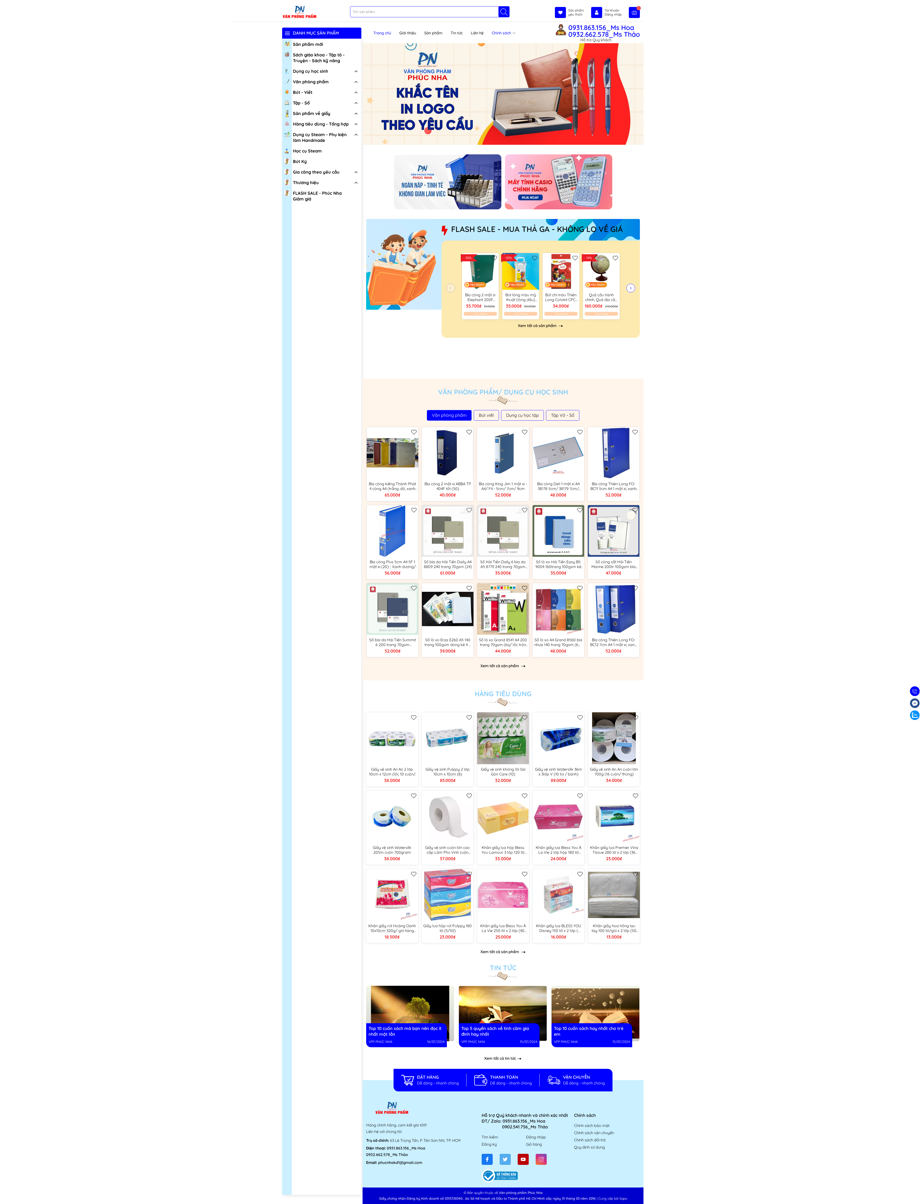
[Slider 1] (503, 93)
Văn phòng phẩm (311, 82)
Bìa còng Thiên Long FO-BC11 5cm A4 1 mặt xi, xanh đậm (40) (613, 486)
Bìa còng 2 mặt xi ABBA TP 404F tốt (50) (448, 486)
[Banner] (447, 181)
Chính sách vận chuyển (594, 1132)
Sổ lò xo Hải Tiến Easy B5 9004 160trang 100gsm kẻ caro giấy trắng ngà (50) (558, 564)
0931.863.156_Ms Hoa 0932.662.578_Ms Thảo (604, 31)
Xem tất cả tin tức (500, 1058)
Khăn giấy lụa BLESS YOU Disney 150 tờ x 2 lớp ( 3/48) (558, 928)
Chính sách (502, 32)
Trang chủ (382, 32)
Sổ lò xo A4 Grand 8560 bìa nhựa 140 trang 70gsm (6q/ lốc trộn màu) (558, 642)
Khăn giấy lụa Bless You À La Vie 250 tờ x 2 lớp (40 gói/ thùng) (503, 928)
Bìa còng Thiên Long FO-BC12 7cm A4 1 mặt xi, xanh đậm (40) (613, 642)
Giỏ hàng (534, 1144)
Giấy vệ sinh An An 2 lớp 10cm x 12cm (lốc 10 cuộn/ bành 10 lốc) (392, 771)
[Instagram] (541, 1159)
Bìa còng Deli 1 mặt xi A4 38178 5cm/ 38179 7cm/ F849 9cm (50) (558, 486)
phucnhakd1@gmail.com (400, 1162)
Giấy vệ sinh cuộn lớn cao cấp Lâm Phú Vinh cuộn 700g (447, 850)
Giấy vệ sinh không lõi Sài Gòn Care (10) (503, 771)
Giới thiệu (407, 32)
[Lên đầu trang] (916, 1192)
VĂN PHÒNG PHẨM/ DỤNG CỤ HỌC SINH (503, 392)
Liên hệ (477, 32)
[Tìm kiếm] (504, 11)
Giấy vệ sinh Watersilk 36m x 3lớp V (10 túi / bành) (558, 771)
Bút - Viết (302, 92)
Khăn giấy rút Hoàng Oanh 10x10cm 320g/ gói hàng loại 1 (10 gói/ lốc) (392, 928)
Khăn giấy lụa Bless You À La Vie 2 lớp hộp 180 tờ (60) (558, 850)
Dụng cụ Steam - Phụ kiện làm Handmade (320, 137)
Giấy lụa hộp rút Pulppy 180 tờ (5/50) (447, 928)
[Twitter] (505, 1159)
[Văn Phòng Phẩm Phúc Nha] (299, 12)
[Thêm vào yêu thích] (494, 257)
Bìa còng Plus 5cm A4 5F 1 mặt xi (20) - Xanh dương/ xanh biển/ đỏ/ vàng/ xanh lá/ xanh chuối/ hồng (393, 564)
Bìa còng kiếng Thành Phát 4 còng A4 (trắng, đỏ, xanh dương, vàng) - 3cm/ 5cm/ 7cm (392, 486)
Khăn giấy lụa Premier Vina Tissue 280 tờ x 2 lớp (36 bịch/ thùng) (614, 850)
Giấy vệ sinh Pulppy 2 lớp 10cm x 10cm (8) (447, 771)
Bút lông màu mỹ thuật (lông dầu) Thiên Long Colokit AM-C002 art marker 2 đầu (520, 297)
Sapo (623, 1198)
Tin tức (457, 32)
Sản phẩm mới (308, 44)
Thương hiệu (306, 182)
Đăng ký (489, 1144)
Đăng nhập (536, 1137)
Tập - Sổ (301, 103)
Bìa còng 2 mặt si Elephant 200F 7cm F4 (480, 297)
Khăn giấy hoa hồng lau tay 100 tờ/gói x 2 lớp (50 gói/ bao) (614, 928)
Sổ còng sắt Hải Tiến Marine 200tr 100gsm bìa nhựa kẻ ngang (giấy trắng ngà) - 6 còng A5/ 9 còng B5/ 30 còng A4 (613, 564)
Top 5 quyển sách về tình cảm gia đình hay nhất (496, 988)
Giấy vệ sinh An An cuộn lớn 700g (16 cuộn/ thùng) (614, 771)
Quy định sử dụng (589, 1147)
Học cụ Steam (307, 151)
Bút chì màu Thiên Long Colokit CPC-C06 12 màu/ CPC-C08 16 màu (561, 297)
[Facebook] (487, 1159)
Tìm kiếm (490, 1137)
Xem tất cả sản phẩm (538, 325)
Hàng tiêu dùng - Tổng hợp (321, 124)
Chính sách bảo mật (591, 1125)
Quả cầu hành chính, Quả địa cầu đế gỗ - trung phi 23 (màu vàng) (601, 297)
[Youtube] (523, 1159)
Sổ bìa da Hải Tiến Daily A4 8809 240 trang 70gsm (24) (448, 564)
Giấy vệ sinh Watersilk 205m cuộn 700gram (392, 850)
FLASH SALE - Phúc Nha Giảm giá (317, 196)
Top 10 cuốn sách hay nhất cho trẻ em (581, 988)
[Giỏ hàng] (634, 12)
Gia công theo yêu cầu (316, 172)
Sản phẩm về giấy (311, 113)
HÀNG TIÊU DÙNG (503, 694)
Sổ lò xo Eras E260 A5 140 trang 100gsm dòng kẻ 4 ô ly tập (448, 642)
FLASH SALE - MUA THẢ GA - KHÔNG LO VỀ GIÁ (537, 229)
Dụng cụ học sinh (310, 71)
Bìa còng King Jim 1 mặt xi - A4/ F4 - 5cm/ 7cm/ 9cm (503, 486)
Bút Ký (300, 161)
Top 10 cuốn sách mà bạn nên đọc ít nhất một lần (404, 988)
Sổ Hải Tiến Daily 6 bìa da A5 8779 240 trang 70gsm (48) (503, 564)
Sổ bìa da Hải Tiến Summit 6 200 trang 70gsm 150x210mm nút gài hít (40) (392, 642)
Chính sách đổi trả (590, 1139)
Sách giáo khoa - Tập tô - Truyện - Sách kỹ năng (319, 57)
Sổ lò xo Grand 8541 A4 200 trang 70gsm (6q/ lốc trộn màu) (503, 642)
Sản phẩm (433, 32)
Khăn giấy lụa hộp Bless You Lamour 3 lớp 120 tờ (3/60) (503, 850)
